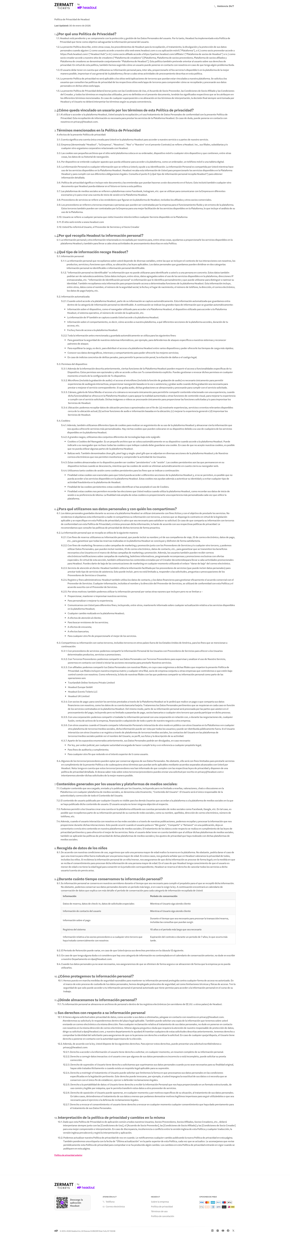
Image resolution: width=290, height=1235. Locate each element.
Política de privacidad (162, 1206)
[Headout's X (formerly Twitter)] (233, 1230)
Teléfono (110, 1201)
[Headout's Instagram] (217, 1230)
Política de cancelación (162, 1216)
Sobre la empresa (160, 1201)
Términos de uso (159, 1211)
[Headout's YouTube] (223, 1230)
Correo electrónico (115, 1206)
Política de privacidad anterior (68, 1154)
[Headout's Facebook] (228, 1230)
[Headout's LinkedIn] (212, 1230)
